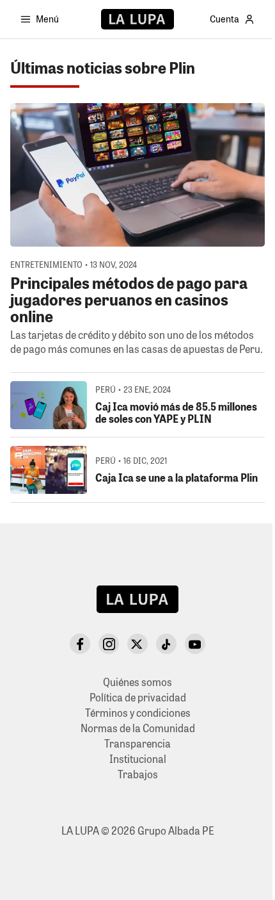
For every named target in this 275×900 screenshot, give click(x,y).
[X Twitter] (137, 644)
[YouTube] (195, 644)
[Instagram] (108, 644)
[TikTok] (166, 644)
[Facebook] (80, 644)
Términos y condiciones (138, 712)
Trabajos (138, 774)
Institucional (137, 758)
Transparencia (137, 743)
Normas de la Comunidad (138, 728)
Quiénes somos (137, 682)
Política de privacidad (138, 697)
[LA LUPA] (137, 19)
